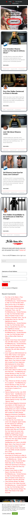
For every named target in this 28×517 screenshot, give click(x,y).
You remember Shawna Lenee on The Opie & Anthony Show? (14, 51)
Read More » (6, 65)
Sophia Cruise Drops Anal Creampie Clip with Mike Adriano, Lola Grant (15, 349)
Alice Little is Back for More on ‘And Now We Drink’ (15, 377)
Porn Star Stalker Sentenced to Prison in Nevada (13, 92)
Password (4, 276)
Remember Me (6, 281)
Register (15, 288)
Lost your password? (7, 288)
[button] (14, 266)
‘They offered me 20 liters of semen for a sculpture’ (16, 388)
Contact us (22, 250)
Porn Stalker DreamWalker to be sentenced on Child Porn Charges (13, 217)
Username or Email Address (9, 271)
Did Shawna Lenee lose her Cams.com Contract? (13, 173)
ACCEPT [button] (15, 513)
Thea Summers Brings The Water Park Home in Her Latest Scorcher (15, 490)
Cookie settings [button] (6, 513)
